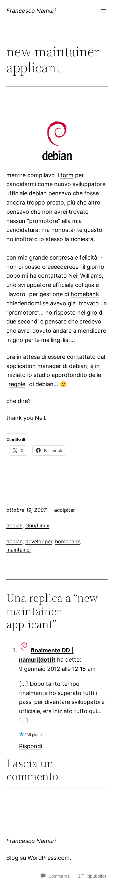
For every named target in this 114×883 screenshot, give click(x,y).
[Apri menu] (104, 11)
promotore (43, 221)
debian (14, 525)
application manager (33, 366)
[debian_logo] (57, 158)
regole (17, 384)
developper (38, 541)
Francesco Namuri (31, 10)
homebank (85, 294)
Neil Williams (85, 275)
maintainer (18, 549)
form (66, 175)
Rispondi (30, 746)
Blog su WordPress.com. (38, 857)
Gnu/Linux (37, 525)
